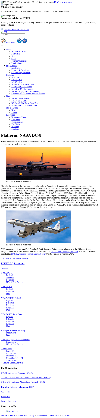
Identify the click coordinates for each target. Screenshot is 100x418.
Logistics (10, 280)
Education (15, 119)
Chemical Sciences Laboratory (16, 29)
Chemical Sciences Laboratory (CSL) (17, 387)
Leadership (16, 68)
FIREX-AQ (11, 42)
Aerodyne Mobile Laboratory (23, 89)
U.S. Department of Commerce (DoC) (17, 373)
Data (8, 96)
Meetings (15, 129)
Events (14, 112)
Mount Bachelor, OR (15, 358)
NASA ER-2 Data (19, 101)
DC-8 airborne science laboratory (64, 251)
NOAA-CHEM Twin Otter (22, 84)
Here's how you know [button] (63, 2)
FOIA (12, 416)
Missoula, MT (12, 356)
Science (14, 56)
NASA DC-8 (16, 80)
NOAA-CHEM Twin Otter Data (24, 103)
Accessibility (42, 416)
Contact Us (5, 392)
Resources (10, 115)
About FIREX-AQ (19, 51)
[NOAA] (2, 29)
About (8, 49)
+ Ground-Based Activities (12, 363)
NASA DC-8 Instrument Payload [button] (14, 258)
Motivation (15, 54)
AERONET (11, 360)
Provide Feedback (8, 401)
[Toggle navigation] (2, 45)
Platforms (10, 75)
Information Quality (26, 416)
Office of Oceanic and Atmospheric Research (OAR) (23, 382)
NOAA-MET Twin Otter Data (24, 105)
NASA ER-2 (16, 82)
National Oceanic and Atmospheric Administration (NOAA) (26, 377)
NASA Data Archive (20, 98)
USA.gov (66, 416)
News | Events (12, 108)
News (13, 110)
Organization (11, 65)
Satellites (15, 77)
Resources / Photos (19, 117)
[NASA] (25, 42)
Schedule (10, 277)
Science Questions (19, 61)
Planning (15, 126)
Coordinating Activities (20, 72)
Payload (9, 275)
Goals (13, 58)
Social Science (17, 122)
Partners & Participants (20, 70)
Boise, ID (10, 351)
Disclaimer (54, 416)
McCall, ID (11, 353)
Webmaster (5, 396)
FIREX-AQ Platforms (12, 263)
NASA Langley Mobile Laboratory (25, 91)
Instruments (11, 333)
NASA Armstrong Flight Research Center (28, 254)
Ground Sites (6, 349)
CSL (6, 32)
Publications (16, 63)
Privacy (4, 416)
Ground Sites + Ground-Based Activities (28, 94)
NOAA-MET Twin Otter (21, 87)
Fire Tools (15, 124)
